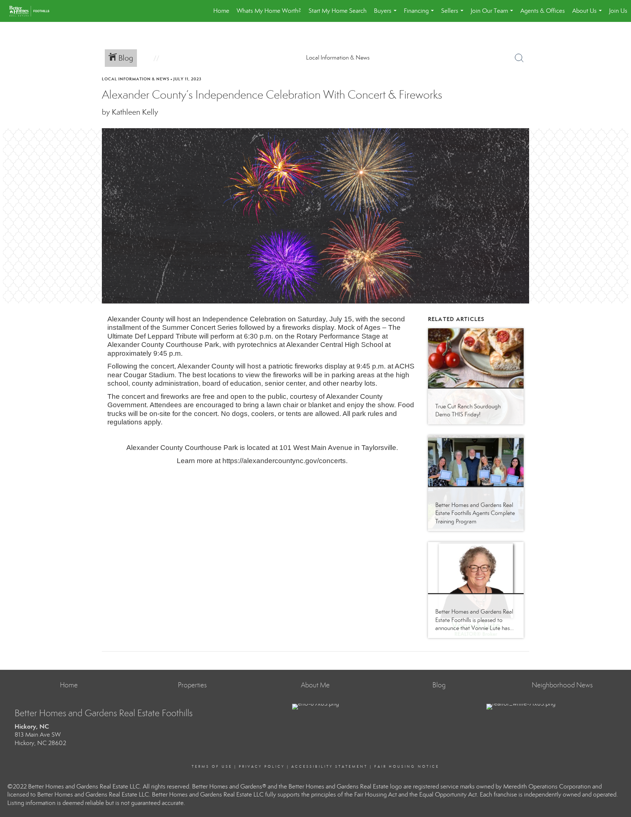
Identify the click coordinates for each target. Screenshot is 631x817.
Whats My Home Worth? (269, 11)
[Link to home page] (32, 11)
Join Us (618, 11)
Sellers (453, 14)
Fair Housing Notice (406, 766)
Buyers (386, 14)
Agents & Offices (542, 11)
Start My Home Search (338, 11)
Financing (420, 14)
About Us (588, 14)
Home (221, 11)
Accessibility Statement (329, 766)
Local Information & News (135, 78)
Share (619, 92)
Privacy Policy (262, 766)
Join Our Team (493, 14)
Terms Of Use (212, 766)
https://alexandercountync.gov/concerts (284, 461)
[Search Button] (519, 58)
